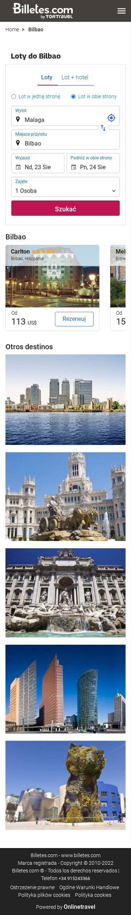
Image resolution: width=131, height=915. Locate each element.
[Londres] (65, 399)
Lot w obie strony (97, 96)
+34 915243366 (74, 878)
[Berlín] (65, 689)
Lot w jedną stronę (39, 96)
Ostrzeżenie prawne (32, 887)
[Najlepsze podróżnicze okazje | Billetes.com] (43, 11)
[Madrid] (65, 496)
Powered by (65, 907)
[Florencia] (65, 785)
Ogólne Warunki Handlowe (89, 887)
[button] (122, 11)
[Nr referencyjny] (111, 118)
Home (12, 29)
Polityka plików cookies (44, 895)
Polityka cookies (93, 895)
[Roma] (65, 592)
